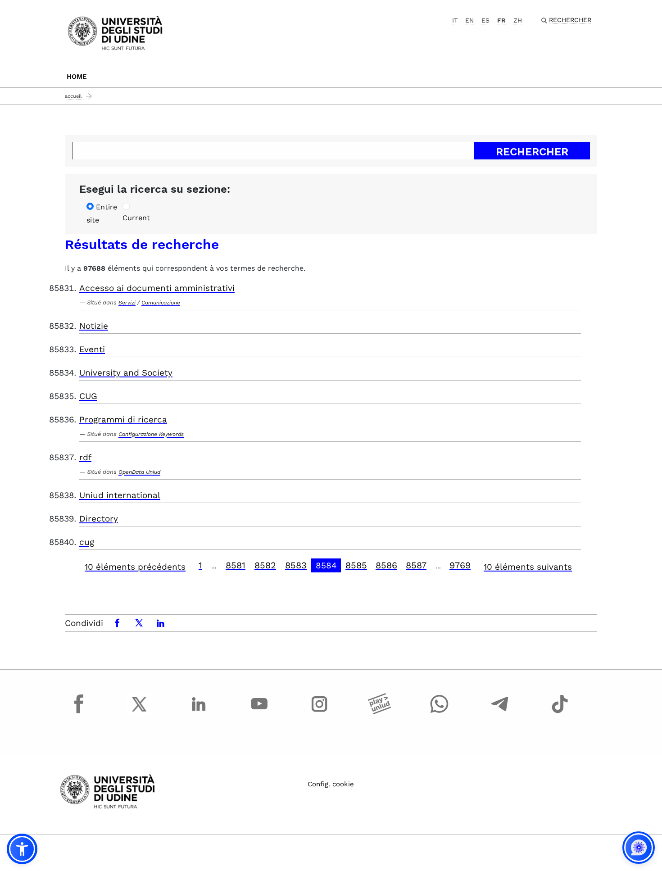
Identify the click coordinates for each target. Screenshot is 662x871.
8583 (296, 565)
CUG (88, 396)
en (469, 20)
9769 (460, 565)
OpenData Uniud (139, 472)
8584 (326, 565)
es (485, 20)
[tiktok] (560, 712)
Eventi (92, 349)
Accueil (73, 96)
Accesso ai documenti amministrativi (157, 288)
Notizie (93, 326)
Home (77, 77)
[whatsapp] (439, 712)
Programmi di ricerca (123, 419)
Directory (98, 518)
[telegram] (500, 712)
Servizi (127, 302)
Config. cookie (331, 784)
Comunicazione (160, 302)
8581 (235, 565)
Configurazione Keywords (151, 434)
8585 (356, 565)
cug (86, 542)
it (455, 20)
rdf (85, 457)
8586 (386, 565)
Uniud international (119, 495)
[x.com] (139, 712)
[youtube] (259, 712)
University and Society (125, 372)
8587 (416, 565)
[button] (22, 849)
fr (501, 20)
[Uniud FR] (115, 32)
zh (517, 20)
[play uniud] (380, 712)
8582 (265, 565)
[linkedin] (199, 712)
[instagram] (319, 712)
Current (136, 217)
